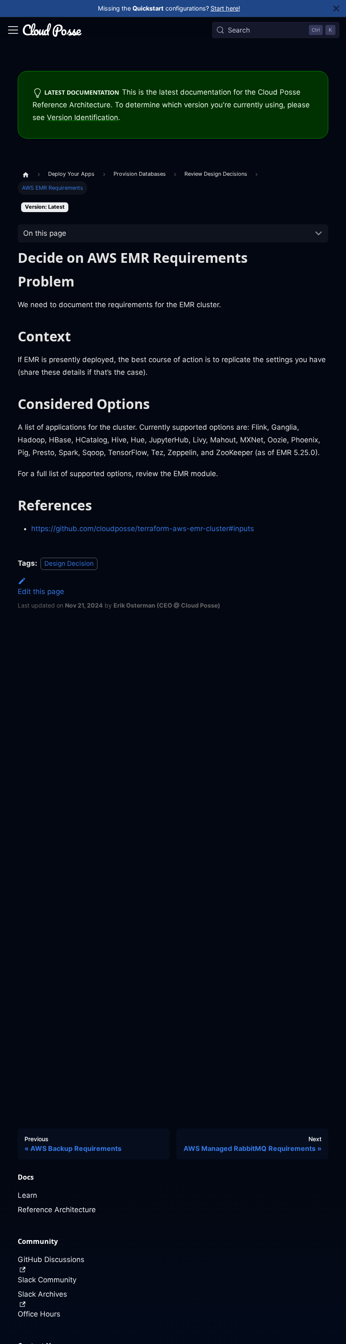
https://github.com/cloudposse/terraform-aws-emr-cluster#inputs (142, 528)
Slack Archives (42, 1294)
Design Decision (69, 563)
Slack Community (47, 1280)
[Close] (339, 8)
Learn (27, 1195)
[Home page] (26, 174)
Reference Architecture (57, 1209)
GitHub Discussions (51, 1259)
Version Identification (82, 117)
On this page (44, 233)
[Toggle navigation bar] (13, 30)
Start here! (225, 8)
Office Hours (39, 1314)
